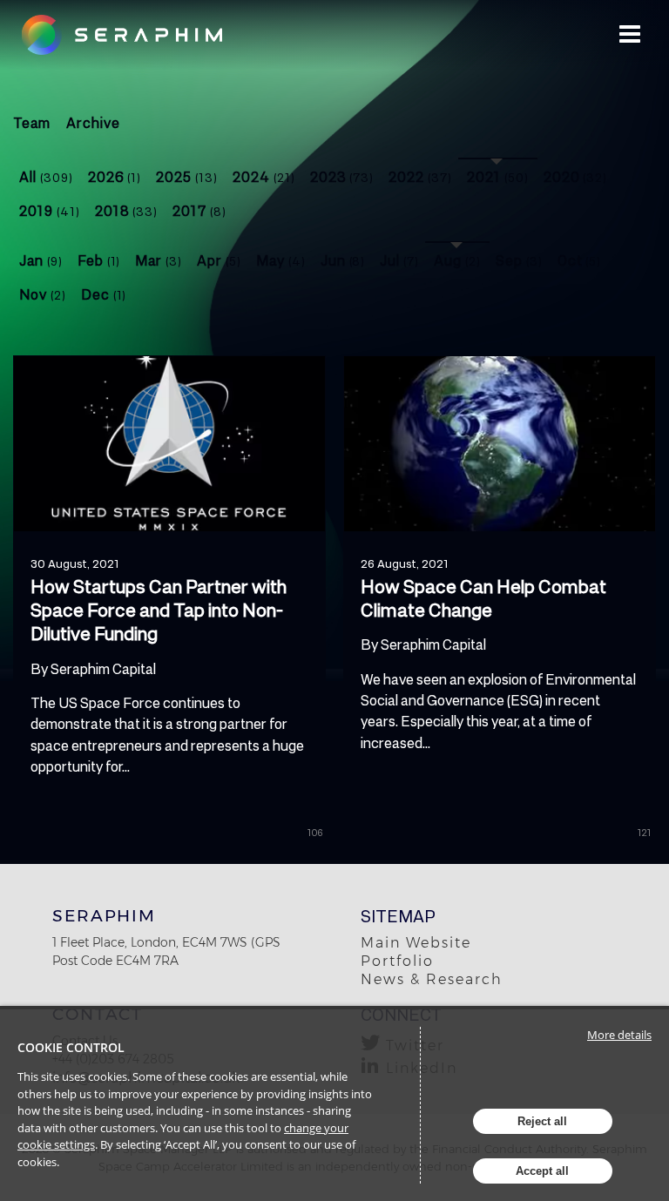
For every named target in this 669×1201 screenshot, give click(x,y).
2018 (127, 210)
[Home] (133, 35)
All (46, 176)
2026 (115, 176)
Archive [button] (93, 122)
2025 (187, 176)
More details (619, 1034)
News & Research (432, 979)
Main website (416, 942)
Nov (42, 294)
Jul (399, 260)
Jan (41, 260)
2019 (49, 210)
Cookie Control (71, 1047)
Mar (158, 260)
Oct (580, 260)
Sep (519, 260)
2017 (199, 210)
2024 (264, 176)
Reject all (542, 1121)
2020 (576, 176)
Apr (219, 260)
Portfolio (397, 961)
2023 (342, 176)
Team (32, 122)
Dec (104, 294)
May (281, 260)
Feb (99, 260)
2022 (420, 176)
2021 (498, 176)
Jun (343, 260)
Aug (457, 260)
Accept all (542, 1170)
